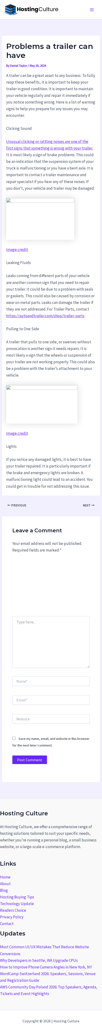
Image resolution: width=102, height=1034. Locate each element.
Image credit (17, 249)
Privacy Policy (11, 917)
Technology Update (17, 903)
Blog (4, 890)
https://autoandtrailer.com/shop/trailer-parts (45, 315)
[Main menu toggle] (92, 9)
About (5, 883)
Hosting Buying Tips (17, 897)
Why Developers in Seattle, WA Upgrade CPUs (39, 960)
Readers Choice (13, 910)
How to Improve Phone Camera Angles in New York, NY (46, 967)
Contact (7, 923)
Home (5, 877)
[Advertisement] (51, 587)
